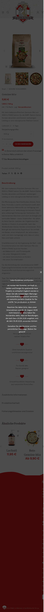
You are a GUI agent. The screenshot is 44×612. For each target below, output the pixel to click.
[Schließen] (41, 272)
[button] (4, 607)
